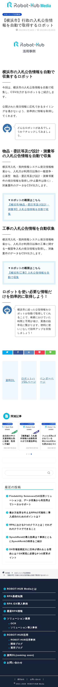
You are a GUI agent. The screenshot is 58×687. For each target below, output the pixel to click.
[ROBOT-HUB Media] (29, 6)
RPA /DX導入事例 (17, 603)
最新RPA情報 (15, 611)
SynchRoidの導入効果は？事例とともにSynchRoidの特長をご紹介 (30, 539)
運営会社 (20, 679)
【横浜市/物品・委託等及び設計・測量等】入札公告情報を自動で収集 (28, 209)
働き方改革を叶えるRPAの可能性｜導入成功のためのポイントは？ (30, 514)
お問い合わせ (14, 662)
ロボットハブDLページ (28, 380)
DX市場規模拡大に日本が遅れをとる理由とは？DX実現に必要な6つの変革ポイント (30, 553)
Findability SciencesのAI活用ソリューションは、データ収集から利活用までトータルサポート (30, 500)
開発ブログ (17, 644)
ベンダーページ (47, 380)
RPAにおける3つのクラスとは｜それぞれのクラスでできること (30, 527)
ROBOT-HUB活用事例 (23, 640)
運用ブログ (17, 647)
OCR (13, 623)
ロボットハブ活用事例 (12, 14)
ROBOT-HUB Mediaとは (22, 588)
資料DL (10, 380)
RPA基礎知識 (15, 596)
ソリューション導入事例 (24, 627)
